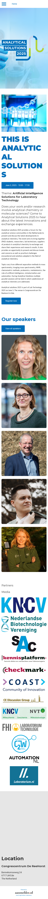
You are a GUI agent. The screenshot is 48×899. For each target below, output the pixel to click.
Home (14, 4)
